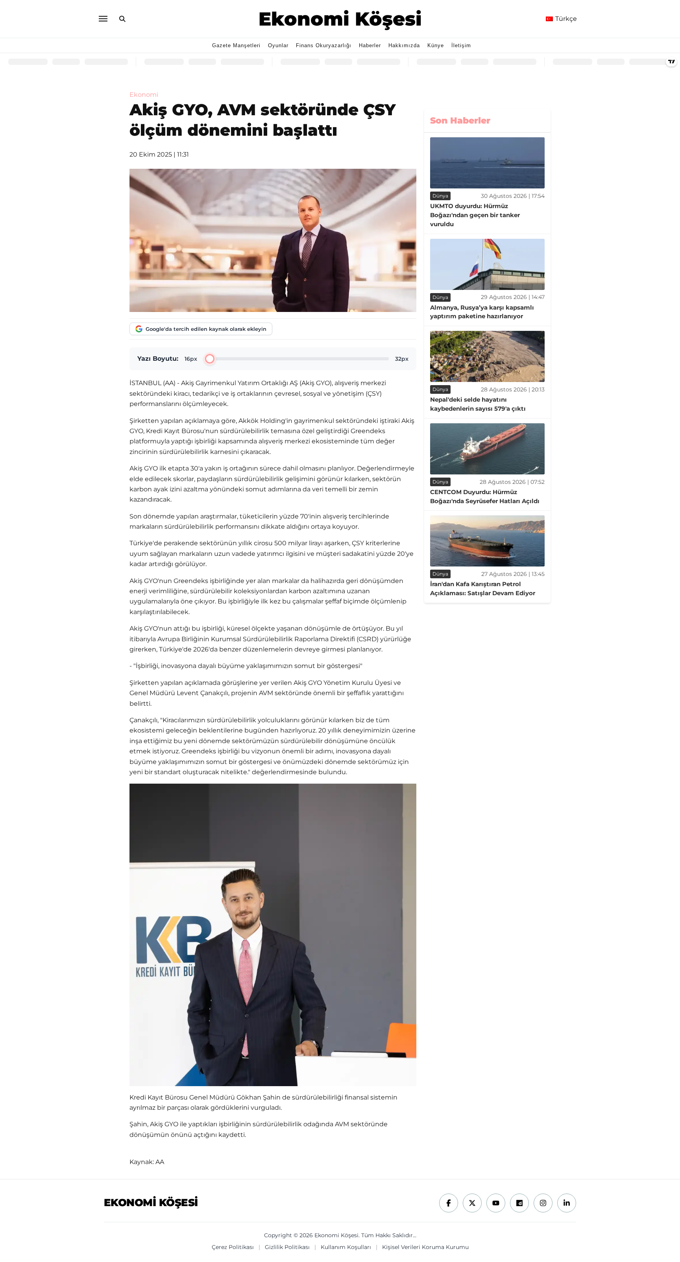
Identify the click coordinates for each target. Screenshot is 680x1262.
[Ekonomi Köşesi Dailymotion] (519, 1203)
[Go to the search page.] (122, 19)
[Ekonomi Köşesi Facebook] (448, 1203)
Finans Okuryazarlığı (323, 45)
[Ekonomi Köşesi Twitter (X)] (472, 1203)
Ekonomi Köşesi (340, 18)
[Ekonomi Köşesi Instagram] (543, 1203)
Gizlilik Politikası (287, 1247)
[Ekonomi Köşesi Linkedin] (566, 1203)
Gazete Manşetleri (236, 45)
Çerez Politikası (233, 1247)
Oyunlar (278, 45)
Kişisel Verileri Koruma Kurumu (425, 1247)
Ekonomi (143, 94)
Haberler (370, 45)
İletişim (461, 45)
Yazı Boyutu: (157, 358)
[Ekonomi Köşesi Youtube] (495, 1203)
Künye (435, 45)
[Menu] (102, 18)
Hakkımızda (404, 45)
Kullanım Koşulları (346, 1247)
